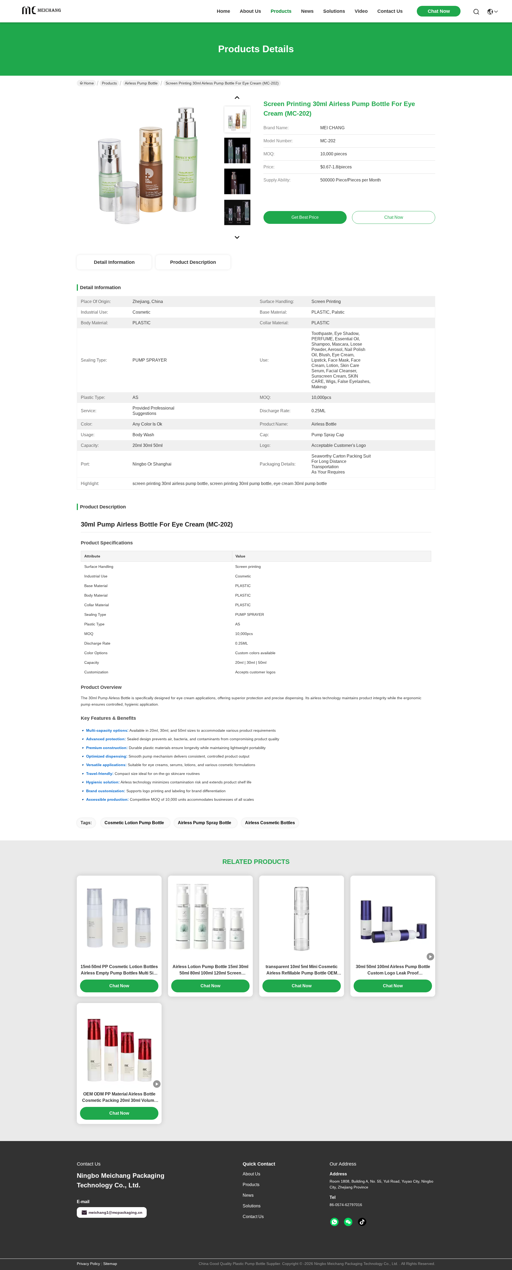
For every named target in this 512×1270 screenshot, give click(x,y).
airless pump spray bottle (204, 822)
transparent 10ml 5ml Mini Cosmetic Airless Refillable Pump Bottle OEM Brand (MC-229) (302, 970)
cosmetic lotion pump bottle (134, 822)
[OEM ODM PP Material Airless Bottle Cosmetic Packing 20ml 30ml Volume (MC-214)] (119, 1045)
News (248, 1195)
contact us (390, 11)
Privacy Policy (88, 1263)
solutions (334, 11)
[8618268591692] (334, 1222)
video (361, 11)
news (307, 11)
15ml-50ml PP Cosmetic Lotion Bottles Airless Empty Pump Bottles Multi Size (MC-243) (119, 970)
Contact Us (253, 1216)
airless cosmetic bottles (270, 822)
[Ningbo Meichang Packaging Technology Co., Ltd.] (42, 11)
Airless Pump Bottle (141, 83)
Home (223, 11)
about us (250, 11)
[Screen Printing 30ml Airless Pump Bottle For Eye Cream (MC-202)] (148, 163)
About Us (251, 1174)
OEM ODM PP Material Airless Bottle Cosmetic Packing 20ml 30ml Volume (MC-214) (119, 1098)
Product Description (193, 262)
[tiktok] (362, 1222)
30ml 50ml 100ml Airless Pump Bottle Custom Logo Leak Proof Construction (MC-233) (393, 970)
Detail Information (114, 262)
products (281, 11)
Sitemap (110, 1263)
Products (109, 83)
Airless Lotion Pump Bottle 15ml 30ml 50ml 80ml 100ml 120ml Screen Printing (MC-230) (210, 970)
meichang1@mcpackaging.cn (115, 1212)
